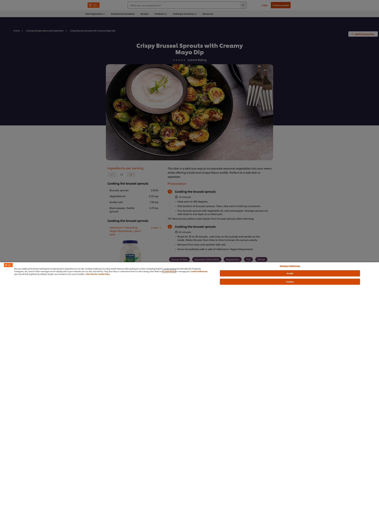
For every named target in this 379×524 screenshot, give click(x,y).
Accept (290, 273)
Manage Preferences (290, 265)
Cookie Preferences (199, 271)
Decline (290, 281)
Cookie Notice (169, 271)
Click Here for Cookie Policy (98, 274)
